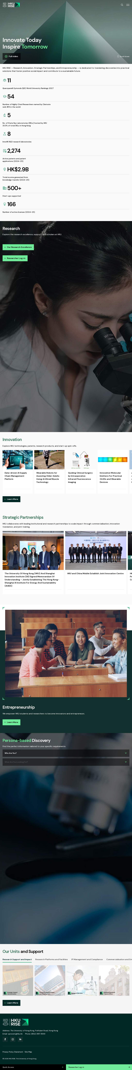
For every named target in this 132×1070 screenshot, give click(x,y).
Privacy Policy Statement (13, 1052)
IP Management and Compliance (87, 959)
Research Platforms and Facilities (51, 959)
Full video (13, 56)
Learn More (12, 499)
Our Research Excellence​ (19, 247)
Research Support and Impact (17, 959)
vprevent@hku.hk (15, 1034)
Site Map (28, 1052)
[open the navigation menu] (127, 5)
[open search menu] (122, 5)
